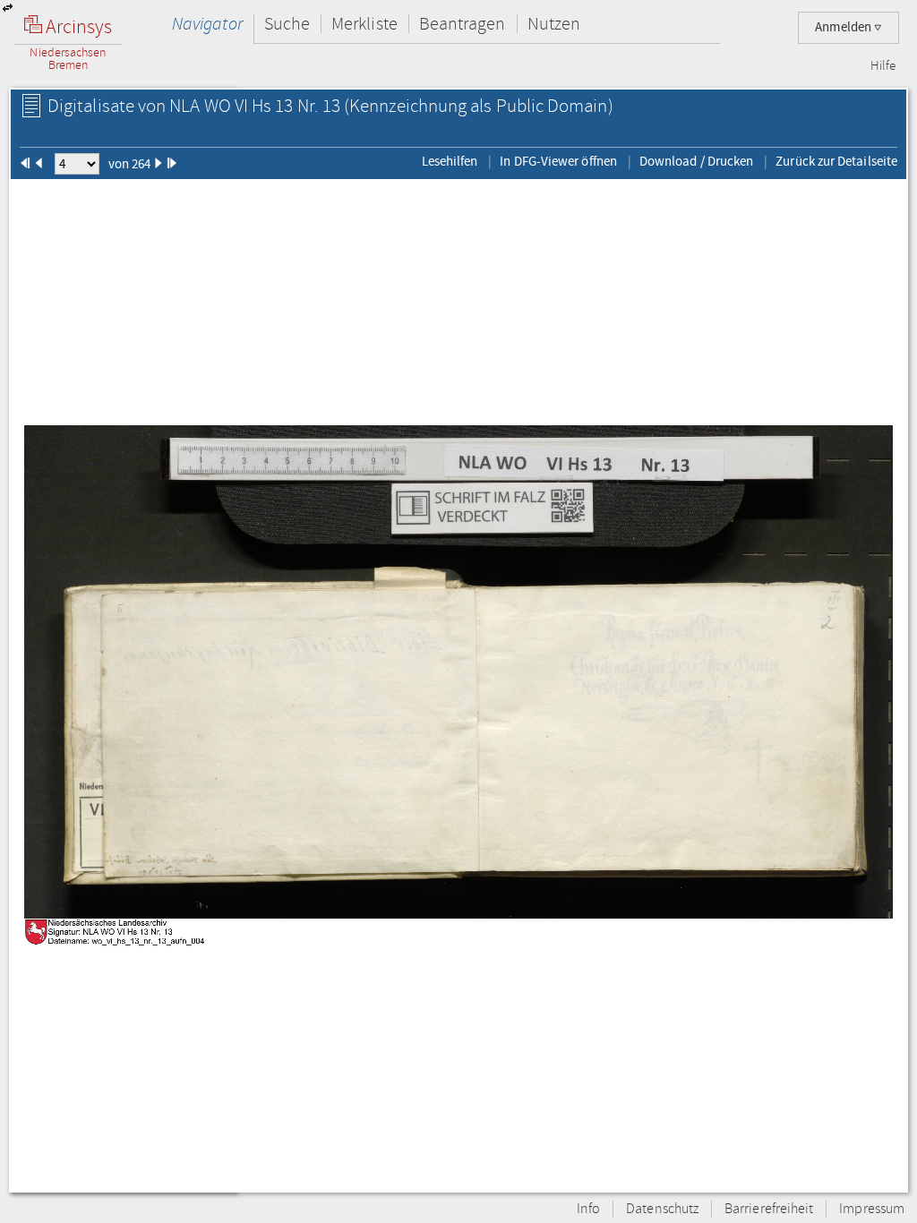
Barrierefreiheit (768, 1209)
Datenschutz (662, 1209)
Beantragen (462, 24)
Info (588, 1209)
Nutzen (553, 24)
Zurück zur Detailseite (836, 161)
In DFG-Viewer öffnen (558, 161)
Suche (287, 24)
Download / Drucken (696, 161)
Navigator (207, 24)
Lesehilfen (450, 161)
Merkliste (364, 24)
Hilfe (883, 66)
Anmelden (844, 27)
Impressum (871, 1209)
